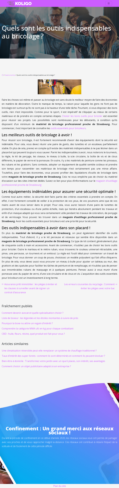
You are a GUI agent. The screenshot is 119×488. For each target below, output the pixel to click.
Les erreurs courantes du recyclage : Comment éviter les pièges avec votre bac (89, 286)
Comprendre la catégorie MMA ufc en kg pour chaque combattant (37, 328)
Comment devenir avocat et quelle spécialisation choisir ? (32, 312)
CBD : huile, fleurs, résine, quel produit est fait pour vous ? (33, 333)
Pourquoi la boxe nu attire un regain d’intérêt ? (27, 323)
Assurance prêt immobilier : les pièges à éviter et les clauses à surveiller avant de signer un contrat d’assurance (30, 288)
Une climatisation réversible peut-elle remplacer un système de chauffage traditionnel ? (49, 350)
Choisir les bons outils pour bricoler (82, 116)
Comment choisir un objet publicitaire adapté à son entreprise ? (36, 366)
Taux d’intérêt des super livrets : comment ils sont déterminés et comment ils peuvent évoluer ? (53, 355)
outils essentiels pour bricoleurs (68, 128)
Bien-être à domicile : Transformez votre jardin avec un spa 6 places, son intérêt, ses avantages (53, 361)
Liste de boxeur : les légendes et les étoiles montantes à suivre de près (40, 318)
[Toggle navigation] (108, 3)
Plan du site (59, 486)
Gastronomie (10, 75)
